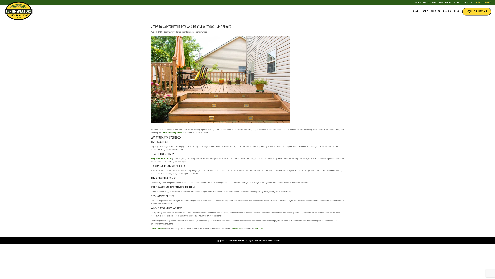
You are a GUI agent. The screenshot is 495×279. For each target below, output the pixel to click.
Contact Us (468, 2)
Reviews (457, 2)
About (425, 12)
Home (415, 12)
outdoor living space (172, 132)
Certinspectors (158, 228)
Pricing (447, 12)
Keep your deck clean (161, 158)
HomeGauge (263, 240)
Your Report (420, 2)
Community (169, 32)
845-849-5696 (484, 2)
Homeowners (201, 32)
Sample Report (444, 2)
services (259, 228)
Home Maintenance (185, 32)
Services (435, 12)
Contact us (236, 228)
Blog (456, 12)
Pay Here (432, 2)
